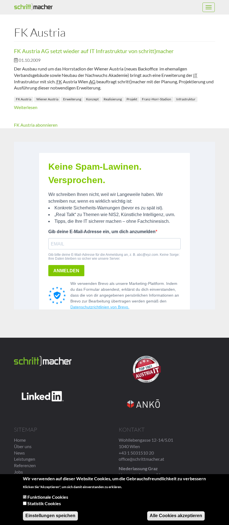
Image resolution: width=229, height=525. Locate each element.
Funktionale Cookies (47, 497)
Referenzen (25, 465)
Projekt (132, 99)
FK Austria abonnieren (36, 124)
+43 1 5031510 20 (136, 452)
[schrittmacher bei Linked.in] (42, 396)
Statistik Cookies (44, 503)
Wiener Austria (47, 99)
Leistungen (24, 459)
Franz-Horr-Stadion (156, 99)
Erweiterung (72, 99)
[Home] (33, 6)
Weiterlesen (25, 107)
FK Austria (23, 99)
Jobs (18, 471)
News (19, 452)
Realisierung (113, 99)
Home (20, 440)
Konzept (92, 99)
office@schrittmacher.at (141, 459)
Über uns (23, 446)
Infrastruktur (185, 99)
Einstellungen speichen (50, 515)
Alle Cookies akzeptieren (176, 515)
